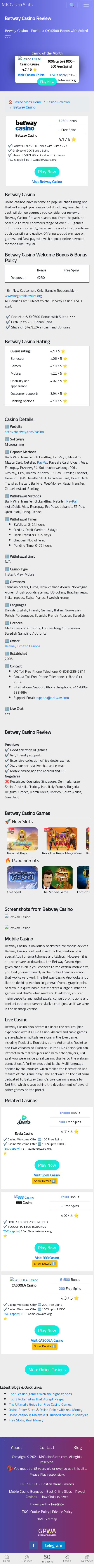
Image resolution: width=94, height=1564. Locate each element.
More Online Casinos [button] (47, 1369)
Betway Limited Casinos (22, 646)
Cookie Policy (40, 1511)
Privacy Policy (62, 1511)
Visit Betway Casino (47, 181)
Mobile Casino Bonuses (26, 1491)
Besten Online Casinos (57, 1484)
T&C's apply (58, 75)
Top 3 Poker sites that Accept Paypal (36, 1399)
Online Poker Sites (22, 1409)
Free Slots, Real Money (26, 1420)
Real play (22, 834)
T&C (25, 1511)
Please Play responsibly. (47, 1474)
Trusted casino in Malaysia (68, 1415)
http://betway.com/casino (24, 431)
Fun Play (22, 841)
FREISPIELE (29, 1484)
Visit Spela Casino (47, 1175)
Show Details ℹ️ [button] (45, 1181)
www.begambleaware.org (23, 295)
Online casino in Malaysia (27, 1415)
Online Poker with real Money (61, 1409)
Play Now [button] (47, 81)
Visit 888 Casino (47, 1257)
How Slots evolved (54, 1496)
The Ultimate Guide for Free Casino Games (40, 1404)
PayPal (42, 462)
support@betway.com (52, 697)
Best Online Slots (59, 1491)
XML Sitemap (47, 1519)
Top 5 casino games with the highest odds (40, 1394)
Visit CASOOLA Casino (47, 1340)
